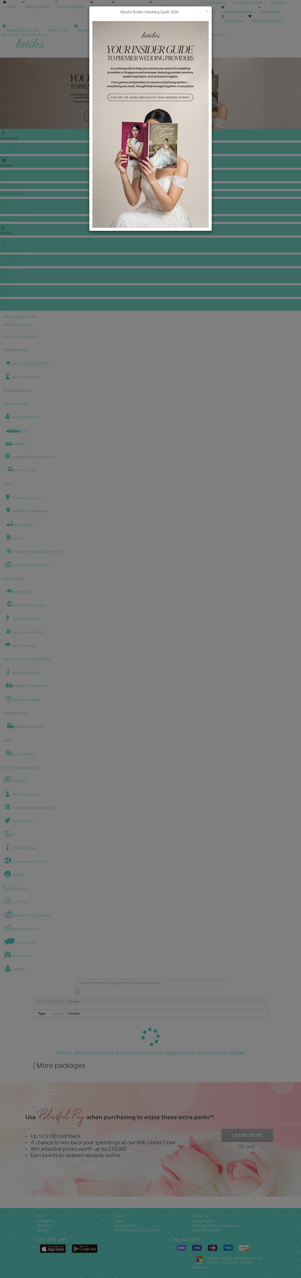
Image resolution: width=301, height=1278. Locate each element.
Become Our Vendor (22, 30)
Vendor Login (59, 30)
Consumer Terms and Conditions (215, 1226)
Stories (207, 12)
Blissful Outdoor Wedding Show (137, 1230)
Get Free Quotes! (165, 34)
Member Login (133, 30)
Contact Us (200, 1216)
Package (57, 1013)
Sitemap (43, 1230)
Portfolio (278, 2)
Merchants (56, 1001)
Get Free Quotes (70, 7)
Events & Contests (129, 7)
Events (119, 1216)
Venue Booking (213, 2)
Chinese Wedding (238, 12)
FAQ (40, 1216)
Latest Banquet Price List (172, 7)
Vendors (99, 7)
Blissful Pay (45, 1226)
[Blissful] (53, 1248)
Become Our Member (95, 30)
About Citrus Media (206, 1230)
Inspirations (270, 12)
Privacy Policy (202, 1221)
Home (11, 7)
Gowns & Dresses (248, 2)
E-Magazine (233, 21)
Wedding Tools (37, 7)
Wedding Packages (266, 21)
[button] (3, 93)
